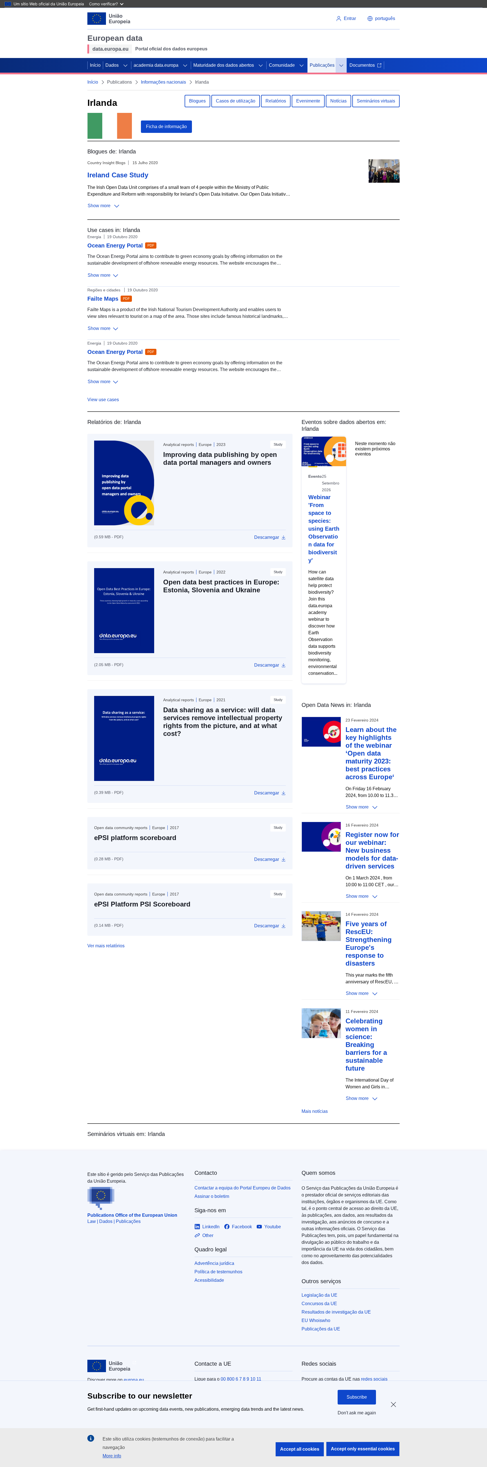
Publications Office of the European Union (132, 1215)
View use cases (103, 399)
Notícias (338, 101)
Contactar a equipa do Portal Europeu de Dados (242, 1187)
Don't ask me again (357, 1412)
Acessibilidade (209, 1280)
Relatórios (275, 101)
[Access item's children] (125, 65)
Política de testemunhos (218, 1271)
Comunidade (282, 65)
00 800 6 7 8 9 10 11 (241, 1379)
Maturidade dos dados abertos (223, 65)
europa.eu (134, 1379)
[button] (381, 18)
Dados (112, 65)
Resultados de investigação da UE (336, 1312)
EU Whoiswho (316, 1320)
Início (95, 65)
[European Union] (108, 18)
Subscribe (357, 1397)
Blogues (197, 101)
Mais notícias (315, 1111)
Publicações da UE (321, 1329)
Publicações (322, 65)
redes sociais (374, 1379)
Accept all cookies (299, 1449)
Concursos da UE (319, 1303)
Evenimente (308, 101)
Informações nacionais (163, 82)
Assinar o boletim (211, 1196)
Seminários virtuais (376, 101)
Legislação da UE (319, 1295)
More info (112, 1455)
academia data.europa (156, 65)
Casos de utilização (235, 101)
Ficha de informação (166, 126)
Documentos (362, 65)
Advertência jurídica (214, 1263)
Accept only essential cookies (363, 1448)
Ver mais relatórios (106, 945)
